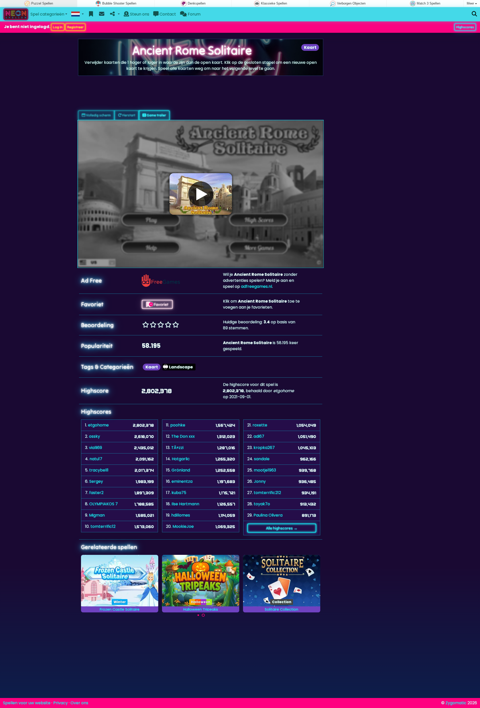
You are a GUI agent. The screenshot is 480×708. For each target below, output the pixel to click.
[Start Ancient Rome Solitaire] (200, 193)
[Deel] (114, 14)
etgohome (98, 425)
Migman (97, 515)
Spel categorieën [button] (47, 14)
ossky (94, 436)
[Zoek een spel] (474, 14)
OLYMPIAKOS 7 (103, 504)
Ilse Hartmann (185, 504)
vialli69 (95, 447)
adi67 (259, 436)
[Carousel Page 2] (203, 615)
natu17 (96, 459)
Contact (167, 14)
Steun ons (139, 14)
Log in (57, 27)
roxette (259, 425)
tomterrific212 (267, 493)
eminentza (182, 481)
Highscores (465, 27)
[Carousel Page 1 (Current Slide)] (198, 615)
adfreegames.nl (256, 286)
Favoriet (160, 304)
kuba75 (179, 493)
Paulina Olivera (268, 515)
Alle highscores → (282, 528)
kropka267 (264, 447)
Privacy (60, 703)
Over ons (79, 703)
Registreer (75, 27)
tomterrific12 (103, 526)
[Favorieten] (91, 14)
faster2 (96, 493)
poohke (177, 425)
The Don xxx (183, 436)
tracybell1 (98, 470)
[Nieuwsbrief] (101, 14)
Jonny (260, 481)
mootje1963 (265, 470)
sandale (262, 459)
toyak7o (262, 504)
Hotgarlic (181, 459)
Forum (193, 14)
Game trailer (156, 115)
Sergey (96, 481)
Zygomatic (456, 703)
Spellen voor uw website (26, 703)
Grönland (181, 470)
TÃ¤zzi (177, 447)
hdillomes (180, 515)
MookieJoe (183, 526)
